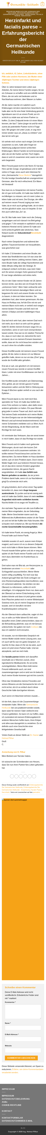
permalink (36, 792)
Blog (23, 1128)
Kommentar (10, 1002)
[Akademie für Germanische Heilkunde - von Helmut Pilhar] (23, 4)
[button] (3, 4)
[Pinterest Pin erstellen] (30, 776)
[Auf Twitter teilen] (21, 776)
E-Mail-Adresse (12, 1034)
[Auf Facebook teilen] (16, 776)
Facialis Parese (36, 790)
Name (8, 1023)
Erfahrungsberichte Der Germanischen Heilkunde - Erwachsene (20, 13)
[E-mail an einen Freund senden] (25, 776)
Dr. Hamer (34, 735)
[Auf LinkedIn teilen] (34, 776)
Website (8, 1046)
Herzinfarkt (26, 15)
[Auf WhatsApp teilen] (12, 776)
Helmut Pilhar (8, 738)
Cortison (34, 627)
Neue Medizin (25, 175)
